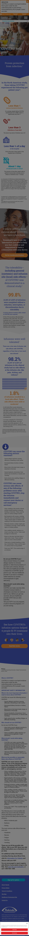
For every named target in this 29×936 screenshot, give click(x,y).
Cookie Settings (14, 929)
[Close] (27, 923)
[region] (14, 928)
